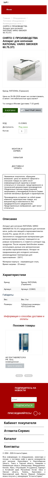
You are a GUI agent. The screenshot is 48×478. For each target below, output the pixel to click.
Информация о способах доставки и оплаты (24, 317)
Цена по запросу (14, 366)
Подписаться (24, 405)
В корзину (10, 110)
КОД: (5, 123)
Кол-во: (6, 131)
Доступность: (8, 127)
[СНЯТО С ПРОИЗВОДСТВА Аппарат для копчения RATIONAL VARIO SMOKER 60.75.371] (24, 69)
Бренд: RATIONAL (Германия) (16, 91)
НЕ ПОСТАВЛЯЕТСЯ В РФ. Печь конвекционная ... (15, 359)
